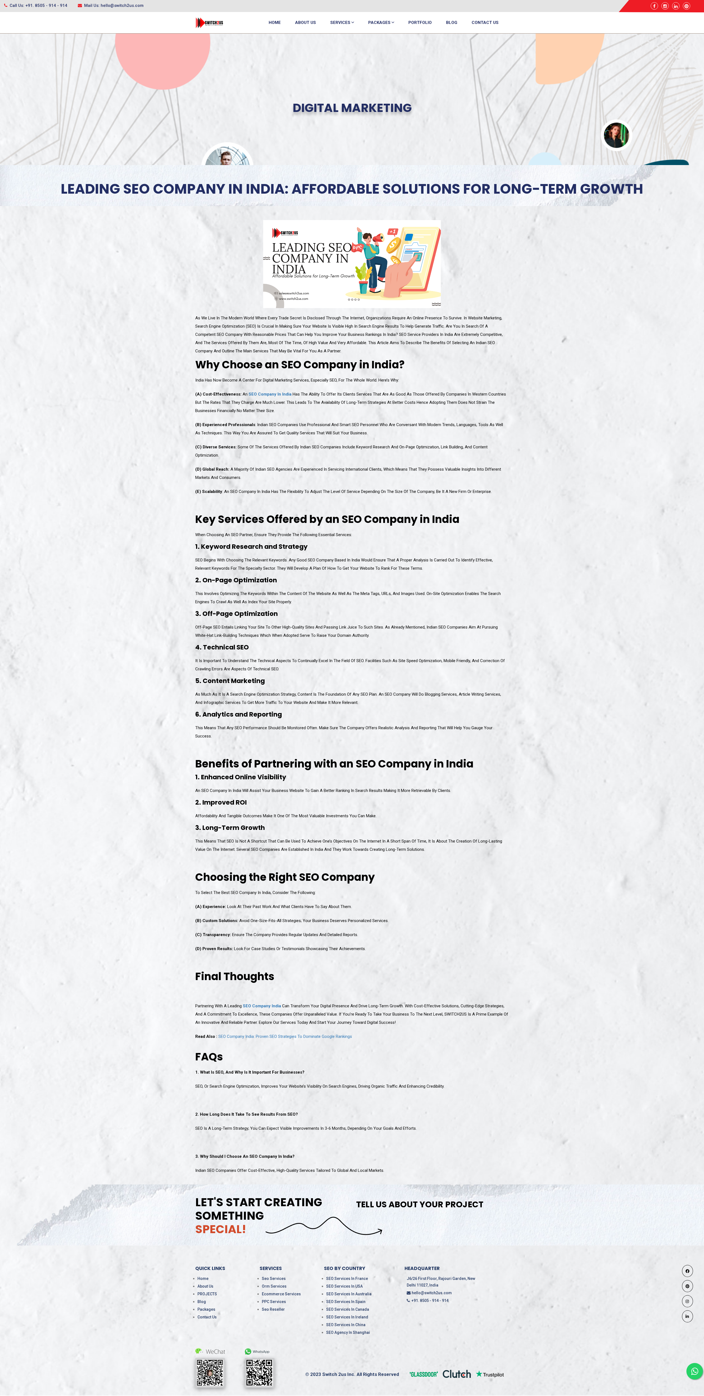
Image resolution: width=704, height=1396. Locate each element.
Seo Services (274, 1278)
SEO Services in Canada (347, 1309)
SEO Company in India (270, 394)
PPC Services (274, 1301)
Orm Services (274, 1286)
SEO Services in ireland (347, 1317)
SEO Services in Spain (345, 1301)
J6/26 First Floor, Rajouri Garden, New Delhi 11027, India (441, 1281)
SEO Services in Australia (349, 1294)
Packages (380, 22)
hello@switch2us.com (432, 1293)
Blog (451, 22)
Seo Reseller (273, 1309)
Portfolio (420, 22)
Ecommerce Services (281, 1294)
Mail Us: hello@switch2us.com (113, 5)
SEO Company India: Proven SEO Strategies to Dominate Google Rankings (285, 1036)
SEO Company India (262, 1005)
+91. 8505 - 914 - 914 (429, 1300)
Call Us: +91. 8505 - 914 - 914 (38, 5)
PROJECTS (207, 1294)
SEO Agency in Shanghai (348, 1332)
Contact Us (485, 22)
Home (275, 22)
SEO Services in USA (344, 1286)
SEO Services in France (347, 1278)
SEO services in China (345, 1325)
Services (340, 22)
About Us (305, 22)
